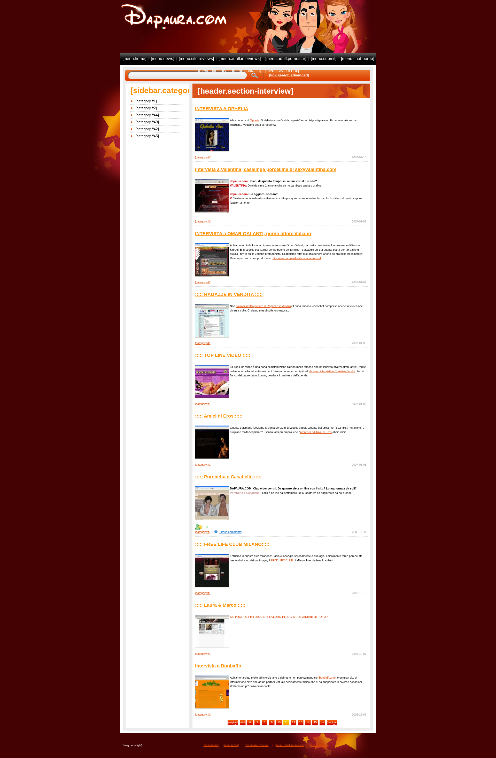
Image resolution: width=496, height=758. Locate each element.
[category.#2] (146, 108)
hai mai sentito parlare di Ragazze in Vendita (263, 306)
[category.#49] (147, 122)
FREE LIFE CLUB (281, 560)
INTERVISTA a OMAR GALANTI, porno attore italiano (253, 233)
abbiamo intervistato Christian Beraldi (332, 371)
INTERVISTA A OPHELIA (221, 108)
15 (315, 722)
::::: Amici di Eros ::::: (219, 416)
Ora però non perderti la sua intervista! (297, 258)
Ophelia (254, 120)
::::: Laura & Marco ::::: (220, 605)
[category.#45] (147, 136)
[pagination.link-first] (233, 723)
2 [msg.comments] (230, 531)
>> (322, 722)
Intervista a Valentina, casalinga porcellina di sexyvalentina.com (265, 169)
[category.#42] (147, 129)
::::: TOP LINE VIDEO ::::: (222, 355)
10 (279, 722)
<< (242, 722)
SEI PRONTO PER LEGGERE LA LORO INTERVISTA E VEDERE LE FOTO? (279, 616)
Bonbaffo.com (327, 677)
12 (293, 722)
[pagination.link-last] (332, 723)
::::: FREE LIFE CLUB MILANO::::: (232, 544)
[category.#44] (147, 115)
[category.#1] (146, 101)
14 (307, 722)
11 (286, 722)
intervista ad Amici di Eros (316, 432)
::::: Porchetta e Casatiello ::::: (228, 476)
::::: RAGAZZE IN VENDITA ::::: (229, 294)
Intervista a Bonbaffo (218, 665)
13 (300, 722)
